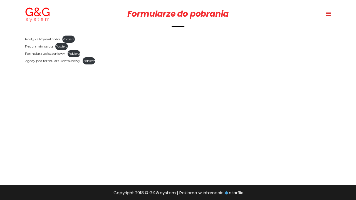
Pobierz (68, 39)
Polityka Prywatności (42, 39)
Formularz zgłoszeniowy (45, 53)
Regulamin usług (39, 46)
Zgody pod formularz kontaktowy (52, 61)
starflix (236, 193)
